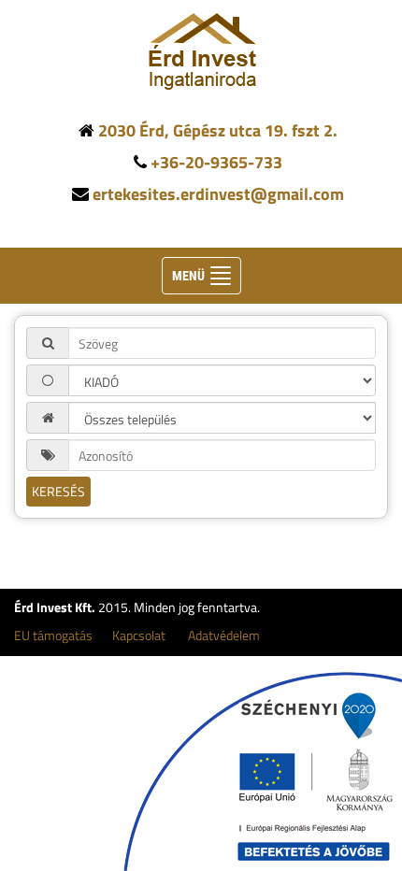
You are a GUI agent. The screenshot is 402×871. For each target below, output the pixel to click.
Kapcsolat (138, 635)
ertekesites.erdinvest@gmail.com (218, 194)
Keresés (58, 491)
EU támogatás (53, 635)
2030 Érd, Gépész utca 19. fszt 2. (217, 130)
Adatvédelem (224, 635)
